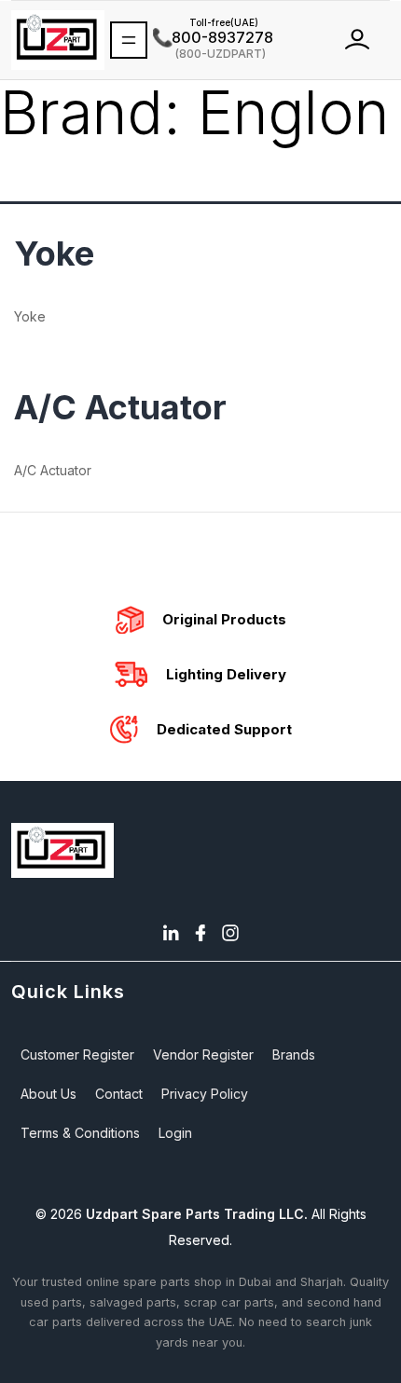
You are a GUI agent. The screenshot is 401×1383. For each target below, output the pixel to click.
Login (175, 1133)
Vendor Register (203, 1054)
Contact (119, 1094)
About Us (48, 1094)
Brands (293, 1054)
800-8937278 (213, 37)
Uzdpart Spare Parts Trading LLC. (197, 1214)
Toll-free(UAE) (205, 22)
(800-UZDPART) (209, 53)
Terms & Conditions (80, 1133)
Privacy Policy (204, 1094)
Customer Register (77, 1054)
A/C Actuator (120, 407)
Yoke (54, 253)
